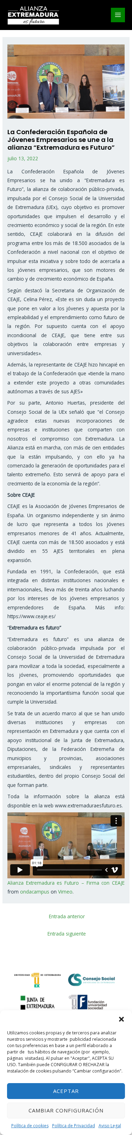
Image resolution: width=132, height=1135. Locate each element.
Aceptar (66, 1090)
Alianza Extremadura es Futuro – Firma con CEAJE (66, 882)
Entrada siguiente (67, 933)
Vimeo (65, 891)
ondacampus (34, 891)
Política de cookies (30, 1126)
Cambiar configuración (66, 1110)
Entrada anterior (67, 916)
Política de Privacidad (73, 1126)
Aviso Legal (110, 1126)
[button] (121, 1019)
